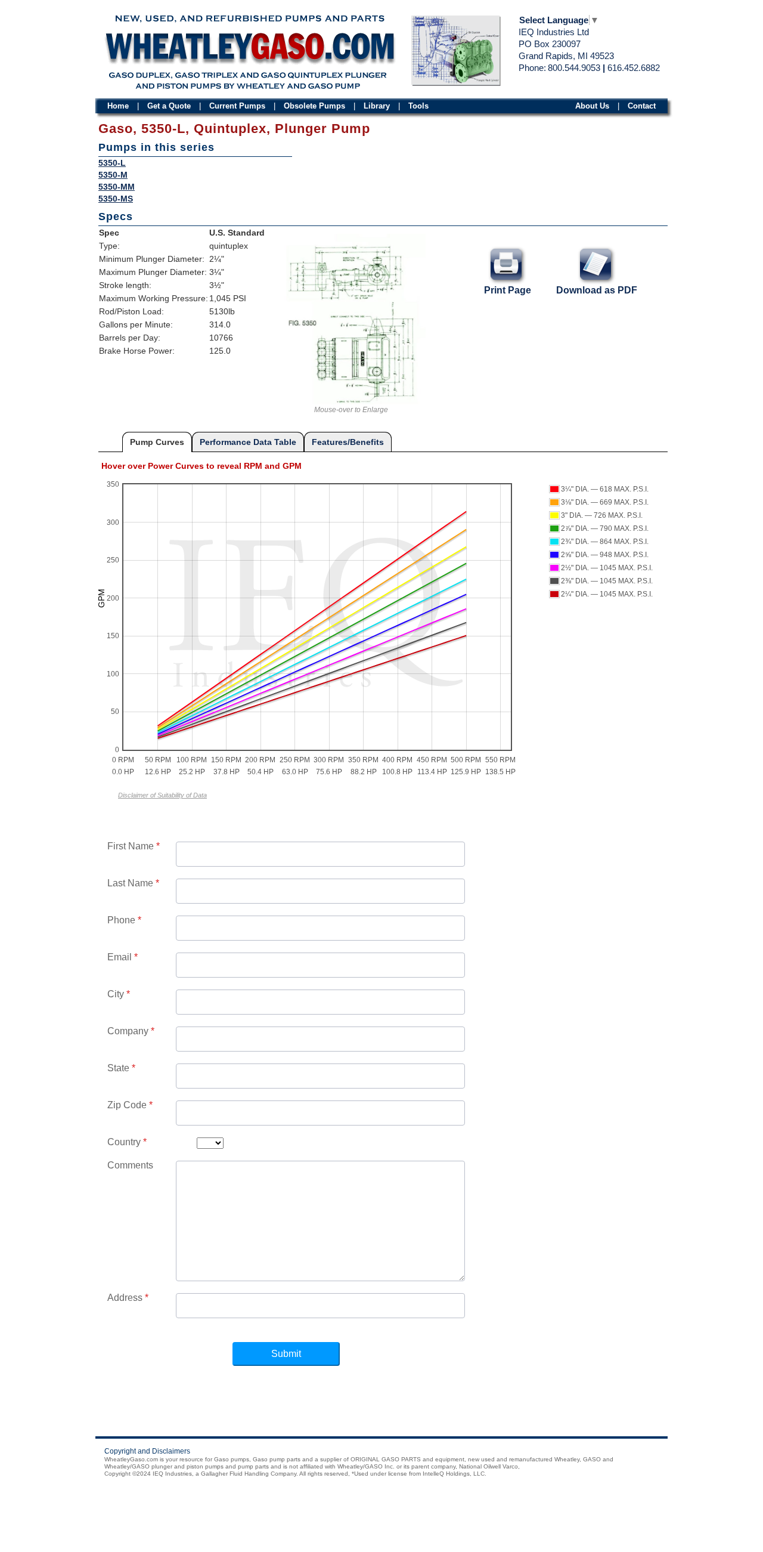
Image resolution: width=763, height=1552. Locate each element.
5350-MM (116, 186)
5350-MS (115, 198)
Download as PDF (596, 290)
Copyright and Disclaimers (147, 1451)
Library (377, 105)
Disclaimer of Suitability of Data (162, 795)
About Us (592, 105)
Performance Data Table (248, 442)
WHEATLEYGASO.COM (249, 48)
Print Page (507, 290)
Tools (418, 105)
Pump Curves (157, 442)
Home (118, 105)
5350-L (112, 163)
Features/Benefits (348, 442)
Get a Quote (169, 105)
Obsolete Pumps (314, 105)
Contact (642, 105)
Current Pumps (237, 105)
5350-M (113, 175)
